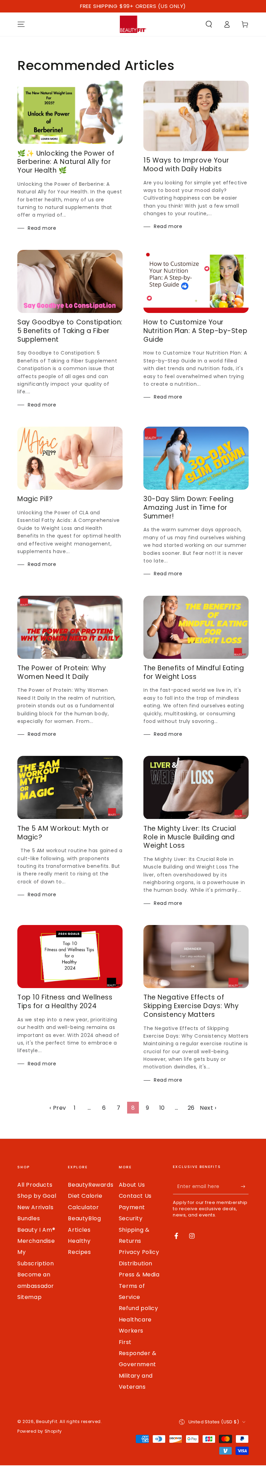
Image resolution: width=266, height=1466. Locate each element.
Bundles (28, 1218)
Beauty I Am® (36, 1230)
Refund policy (138, 1308)
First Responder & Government (138, 1353)
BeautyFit (46, 1421)
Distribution (135, 1263)
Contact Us (135, 1196)
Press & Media (139, 1275)
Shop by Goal (36, 1196)
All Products (34, 1185)
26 (191, 1108)
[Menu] (21, 24)
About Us (132, 1185)
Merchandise (36, 1241)
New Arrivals (35, 1207)
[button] (209, 24)
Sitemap (29, 1297)
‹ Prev (58, 1108)
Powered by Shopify (39, 1431)
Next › (208, 1108)
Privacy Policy (139, 1252)
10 (162, 1108)
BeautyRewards (90, 1185)
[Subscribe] (245, 1186)
